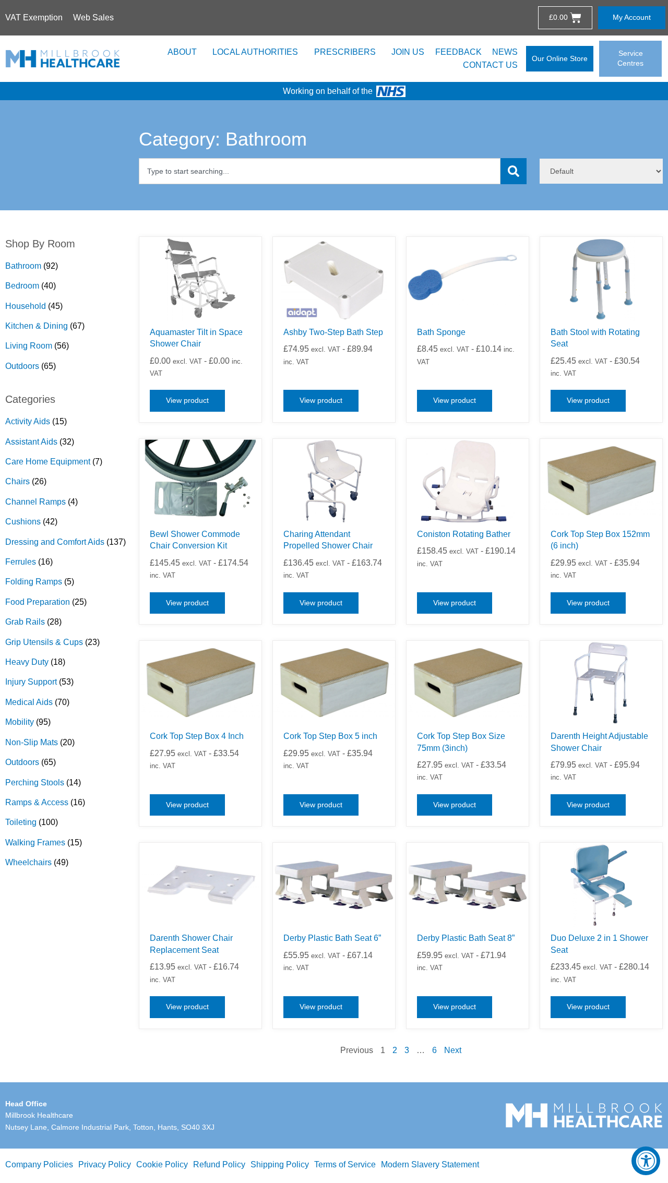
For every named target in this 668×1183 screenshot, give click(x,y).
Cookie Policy (162, 1164)
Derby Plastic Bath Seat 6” (332, 938)
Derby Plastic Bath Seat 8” (466, 938)
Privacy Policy (104, 1164)
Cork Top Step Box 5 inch (330, 736)
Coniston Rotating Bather (463, 534)
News (505, 51)
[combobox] (319, 171)
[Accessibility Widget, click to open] (645, 1160)
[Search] (513, 171)
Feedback (458, 51)
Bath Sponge (441, 332)
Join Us (407, 51)
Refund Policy (219, 1164)
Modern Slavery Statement (430, 1164)
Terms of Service (345, 1164)
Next (452, 1050)
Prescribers (345, 51)
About (182, 51)
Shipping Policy (279, 1164)
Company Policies (39, 1164)
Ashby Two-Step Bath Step (333, 332)
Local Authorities (255, 51)
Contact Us (490, 65)
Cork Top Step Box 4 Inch (197, 736)
